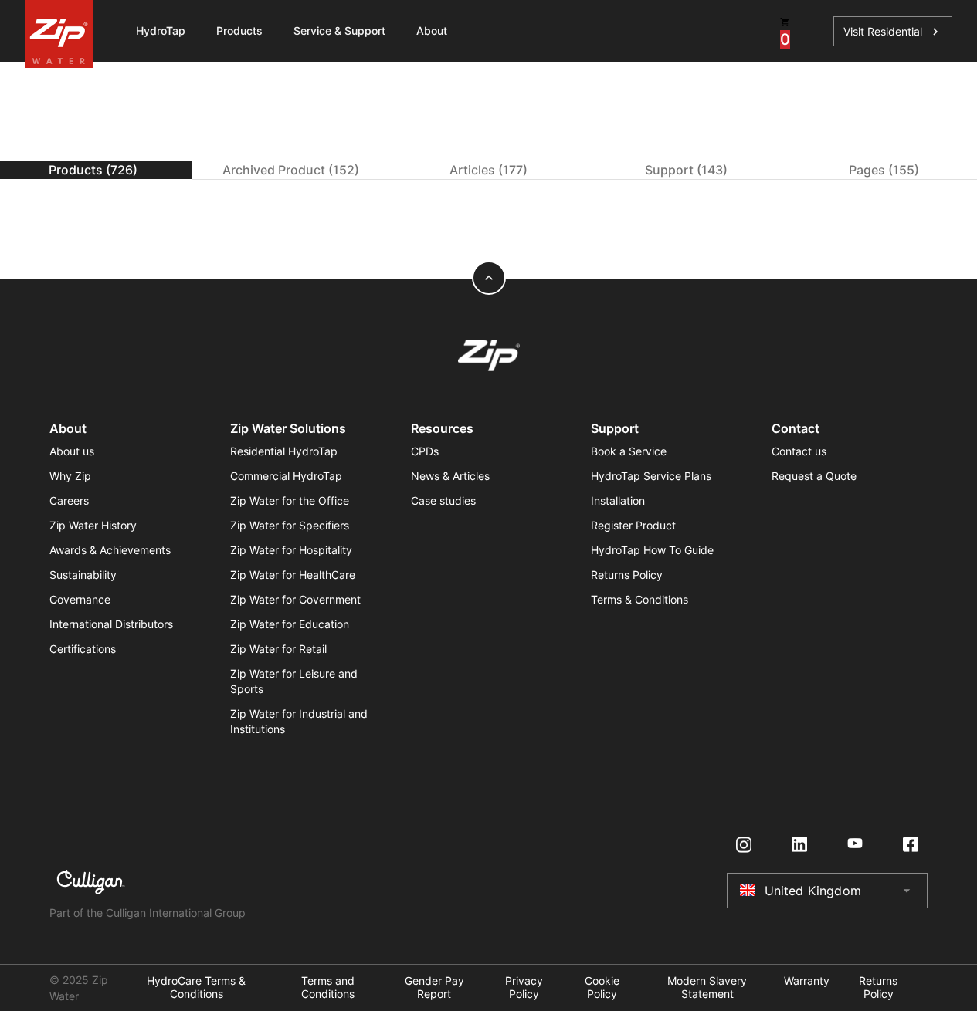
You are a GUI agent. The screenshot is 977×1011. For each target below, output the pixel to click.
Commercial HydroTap (286, 475)
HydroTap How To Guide (652, 549)
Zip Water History (93, 525)
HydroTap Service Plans (651, 475)
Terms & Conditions (639, 599)
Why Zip (70, 475)
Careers (69, 500)
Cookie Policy (602, 987)
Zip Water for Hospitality (291, 549)
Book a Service (629, 451)
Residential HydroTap (284, 451)
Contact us (799, 451)
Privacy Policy (524, 987)
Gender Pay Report (434, 987)
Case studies (443, 500)
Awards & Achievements (110, 549)
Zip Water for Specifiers (289, 525)
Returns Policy (627, 574)
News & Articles (450, 475)
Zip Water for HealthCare (292, 574)
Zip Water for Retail (278, 648)
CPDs (425, 451)
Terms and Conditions (328, 987)
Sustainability (83, 574)
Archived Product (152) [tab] (290, 170)
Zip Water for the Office (289, 500)
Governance (79, 599)
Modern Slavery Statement (707, 987)
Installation (618, 500)
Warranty (806, 981)
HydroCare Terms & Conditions (196, 987)
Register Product (633, 525)
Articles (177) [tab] (488, 170)
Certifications (82, 648)
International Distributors (111, 624)
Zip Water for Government (295, 599)
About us (71, 451)
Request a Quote (814, 475)
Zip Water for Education (289, 624)
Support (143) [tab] (686, 170)
